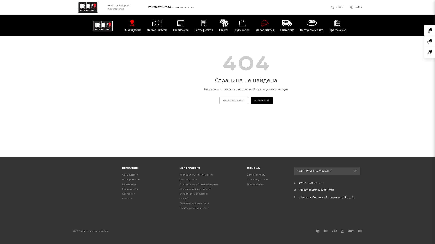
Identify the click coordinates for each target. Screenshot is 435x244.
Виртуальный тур (311, 30)
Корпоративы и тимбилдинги (197, 174)
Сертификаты (204, 30)
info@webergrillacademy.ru (316, 189)
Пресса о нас (337, 30)
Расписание (181, 30)
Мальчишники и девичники (196, 189)
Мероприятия (265, 30)
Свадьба (184, 198)
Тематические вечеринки (194, 203)
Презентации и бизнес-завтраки (199, 184)
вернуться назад (234, 100)
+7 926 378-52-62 (159, 7)
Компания (130, 168)
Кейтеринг (287, 30)
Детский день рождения (194, 193)
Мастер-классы (157, 30)
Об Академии (132, 30)
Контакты (127, 198)
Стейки (224, 30)
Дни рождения (188, 179)
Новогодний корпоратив (194, 208)
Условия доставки (257, 179)
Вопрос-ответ (255, 184)
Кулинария (242, 30)
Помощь (253, 168)
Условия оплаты (256, 174)
